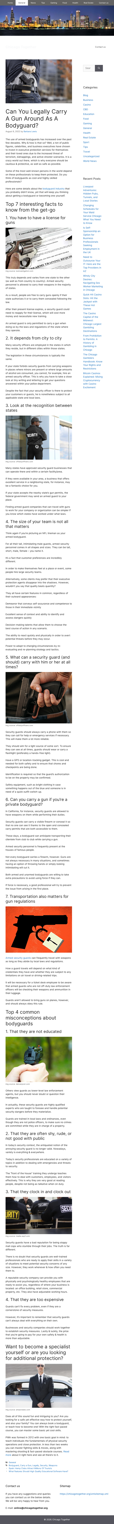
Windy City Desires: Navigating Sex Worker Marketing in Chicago (93, 282)
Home (10, 3)
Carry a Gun (25, 1465)
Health (75, 3)
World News (90, 161)
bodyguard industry (54, 188)
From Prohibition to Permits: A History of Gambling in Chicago (92, 342)
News (33, 3)
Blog (85, 95)
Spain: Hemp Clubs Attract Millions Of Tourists (30, 1468)
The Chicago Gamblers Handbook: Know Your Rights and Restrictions (92, 361)
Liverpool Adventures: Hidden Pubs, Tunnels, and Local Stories (90, 193)
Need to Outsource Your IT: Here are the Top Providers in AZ (92, 264)
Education (88, 114)
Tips (43, 3)
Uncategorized (91, 156)
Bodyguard (14, 1465)
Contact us (103, 3)
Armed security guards (18, 958)
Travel (86, 151)
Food (65, 3)
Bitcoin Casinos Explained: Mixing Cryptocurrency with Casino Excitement (93, 380)
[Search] (99, 68)
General (21, 3)
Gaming (53, 3)
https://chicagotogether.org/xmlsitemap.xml (84, 1494)
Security (44, 1465)
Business (88, 100)
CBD (85, 109)
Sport (86, 142)
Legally (35, 1465)
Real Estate (88, 3)
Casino (87, 104)
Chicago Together (21, 47)
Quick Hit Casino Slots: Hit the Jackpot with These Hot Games (92, 301)
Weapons (53, 1465)
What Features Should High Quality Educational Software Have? (38, 1471)
